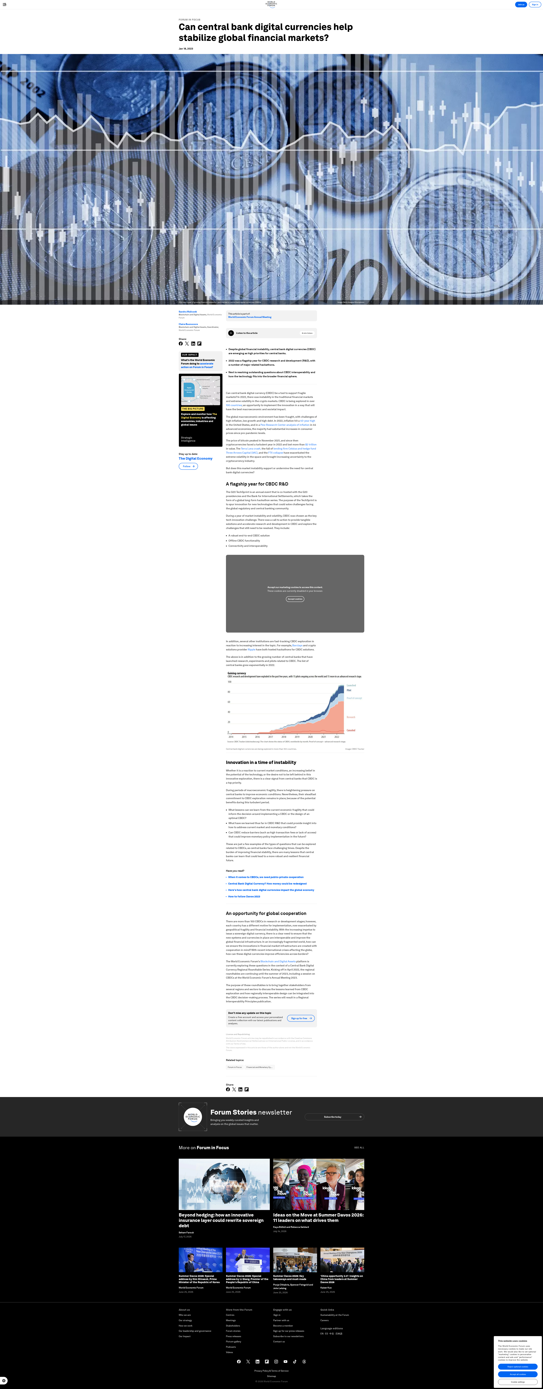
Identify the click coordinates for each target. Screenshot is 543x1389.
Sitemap (271, 1376)
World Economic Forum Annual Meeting (249, 317)
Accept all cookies (518, 1374)
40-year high (307, 420)
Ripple (251, 649)
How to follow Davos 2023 (244, 896)
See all (359, 1147)
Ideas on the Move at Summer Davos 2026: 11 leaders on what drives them (318, 1217)
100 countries (234, 405)
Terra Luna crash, (251, 448)
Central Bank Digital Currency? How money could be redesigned (267, 883)
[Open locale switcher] (3, 1380)
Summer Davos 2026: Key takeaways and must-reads (289, 1277)
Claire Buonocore (188, 324)
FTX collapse (275, 452)
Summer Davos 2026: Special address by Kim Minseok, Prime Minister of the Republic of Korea (199, 1279)
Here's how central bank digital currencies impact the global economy (271, 889)
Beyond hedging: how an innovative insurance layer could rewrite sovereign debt (221, 1220)
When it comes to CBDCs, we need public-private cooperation (266, 877)
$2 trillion (311, 444)
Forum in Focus (189, 19)
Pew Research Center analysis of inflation (285, 424)
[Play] (231, 333)
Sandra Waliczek (188, 311)
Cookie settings (518, 1382)
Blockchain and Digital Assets (278, 961)
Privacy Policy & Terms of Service (271, 1370)
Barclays (297, 645)
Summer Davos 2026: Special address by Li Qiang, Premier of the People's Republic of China (247, 1279)
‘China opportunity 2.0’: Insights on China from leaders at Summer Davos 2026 (341, 1279)
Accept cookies (295, 599)
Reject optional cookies (518, 1367)
